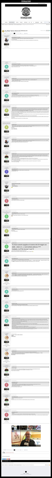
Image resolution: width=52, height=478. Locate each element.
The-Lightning (7, 35)
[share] (39, 430)
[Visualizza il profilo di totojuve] (6, 186)
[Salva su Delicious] (6, 459)
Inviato (13, 35)
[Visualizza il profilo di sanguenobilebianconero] (6, 216)
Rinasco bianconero (7, 106)
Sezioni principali (11, 22)
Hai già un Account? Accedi (41, 3)
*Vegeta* (6, 271)
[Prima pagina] (2, 33)
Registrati (48, 3)
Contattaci (25, 22)
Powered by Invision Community (24, 474)
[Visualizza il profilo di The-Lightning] (6, 40)
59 (14, 33)
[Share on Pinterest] (9, 459)
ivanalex (7, 167)
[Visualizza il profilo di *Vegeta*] (6, 276)
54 (7, 33)
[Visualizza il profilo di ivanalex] (6, 172)
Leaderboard (37, 22)
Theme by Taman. (29, 474)
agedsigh (6, 365)
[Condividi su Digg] (4, 459)
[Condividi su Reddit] (7, 459)
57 (11, 33)
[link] (13, 431)
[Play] (31, 427)
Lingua (24, 473)
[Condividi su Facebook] (3, 459)
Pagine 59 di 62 (25, 33)
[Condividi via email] (8, 459)
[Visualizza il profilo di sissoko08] (6, 81)
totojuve (7, 181)
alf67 (7, 62)
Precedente (5, 33)
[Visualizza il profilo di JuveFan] (3, 31)
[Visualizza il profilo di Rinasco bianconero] (6, 110)
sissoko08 (7, 76)
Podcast (21, 22)
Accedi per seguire (43, 30)
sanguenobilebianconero (6, 242)
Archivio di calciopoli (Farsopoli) (17, 31)
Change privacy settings (23, 477)
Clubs (41, 22)
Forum (6, 22)
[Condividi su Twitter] (2, 459)
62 (18, 33)
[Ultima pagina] (22, 33)
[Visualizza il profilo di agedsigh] (6, 157)
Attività (17, 22)
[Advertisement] (26, 468)
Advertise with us (29, 477)
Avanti (20, 33)
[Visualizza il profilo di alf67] (6, 67)
